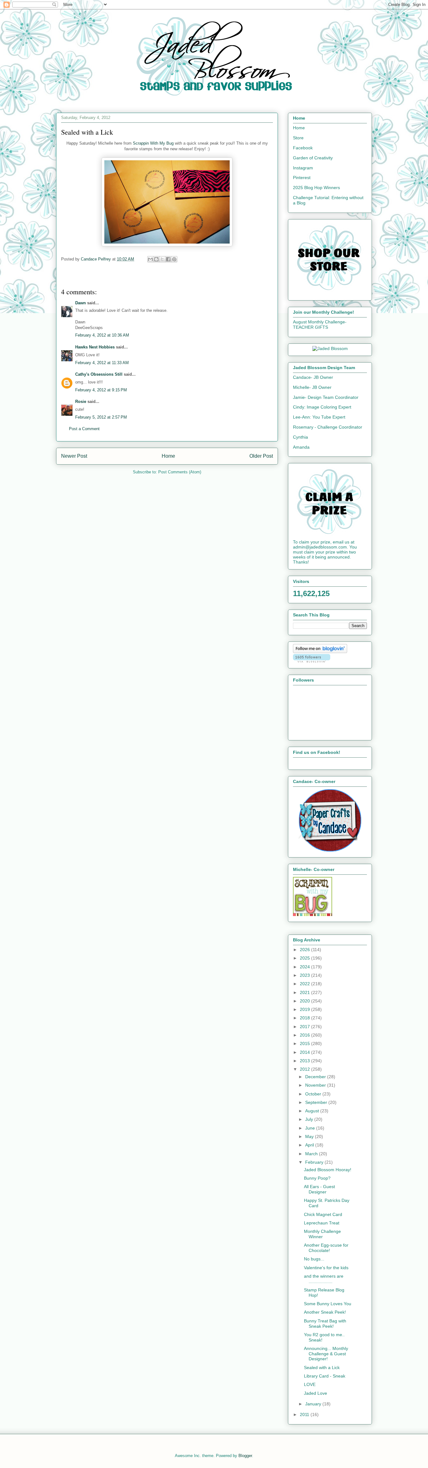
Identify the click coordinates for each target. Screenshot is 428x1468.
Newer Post (74, 456)
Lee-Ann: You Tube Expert (319, 417)
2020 (305, 1000)
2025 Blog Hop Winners (316, 187)
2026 (305, 949)
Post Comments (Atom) (179, 472)
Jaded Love (315, 1393)
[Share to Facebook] (168, 259)
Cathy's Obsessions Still (99, 374)
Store (298, 137)
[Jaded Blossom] (330, 348)
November (316, 1085)
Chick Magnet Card (323, 1214)
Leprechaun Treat (321, 1222)
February (315, 1162)
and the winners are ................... (323, 1279)
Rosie (80, 401)
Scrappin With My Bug (154, 143)
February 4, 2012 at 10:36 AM (102, 335)
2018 (305, 1017)
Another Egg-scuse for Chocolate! (326, 1248)
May (310, 1136)
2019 (305, 1009)
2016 (305, 1035)
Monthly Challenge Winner (322, 1234)
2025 (305, 958)
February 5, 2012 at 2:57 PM (101, 417)
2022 (305, 983)
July (309, 1119)
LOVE (310, 1384)
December (316, 1076)
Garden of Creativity (313, 157)
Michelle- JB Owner (312, 387)
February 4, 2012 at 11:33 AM (102, 362)
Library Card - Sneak (324, 1375)
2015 (305, 1043)
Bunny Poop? (317, 1178)
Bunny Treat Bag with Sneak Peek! (325, 1323)
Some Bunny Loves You (327, 1303)
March (312, 1153)
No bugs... (314, 1258)
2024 (305, 966)
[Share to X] (162, 259)
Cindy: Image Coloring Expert (322, 406)
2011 (305, 1414)
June (310, 1128)
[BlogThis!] (156, 259)
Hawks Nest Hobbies (95, 347)
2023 (305, 975)
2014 (305, 1052)
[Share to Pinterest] (174, 259)
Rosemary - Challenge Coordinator (327, 427)
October (313, 1093)
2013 (305, 1060)
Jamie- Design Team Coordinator (325, 397)
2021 (305, 992)
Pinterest (302, 177)
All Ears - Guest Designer (319, 1189)
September (316, 1102)
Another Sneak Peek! (325, 1312)
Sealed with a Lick (322, 1367)
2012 (305, 1069)
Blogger (245, 1455)
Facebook (303, 147)
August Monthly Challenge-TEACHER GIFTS (320, 324)
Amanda (301, 447)
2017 (305, 1026)
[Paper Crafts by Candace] (330, 849)
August (312, 1110)
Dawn (80, 303)
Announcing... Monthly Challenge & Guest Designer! (326, 1354)
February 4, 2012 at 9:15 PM (101, 390)
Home (168, 456)
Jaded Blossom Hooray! (327, 1169)
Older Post (261, 456)
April (310, 1144)
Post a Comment (84, 428)
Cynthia (300, 437)
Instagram (303, 167)
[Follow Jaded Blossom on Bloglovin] (320, 651)
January (313, 1403)
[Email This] (150, 259)
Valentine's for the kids (326, 1267)
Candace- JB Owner (313, 377)
